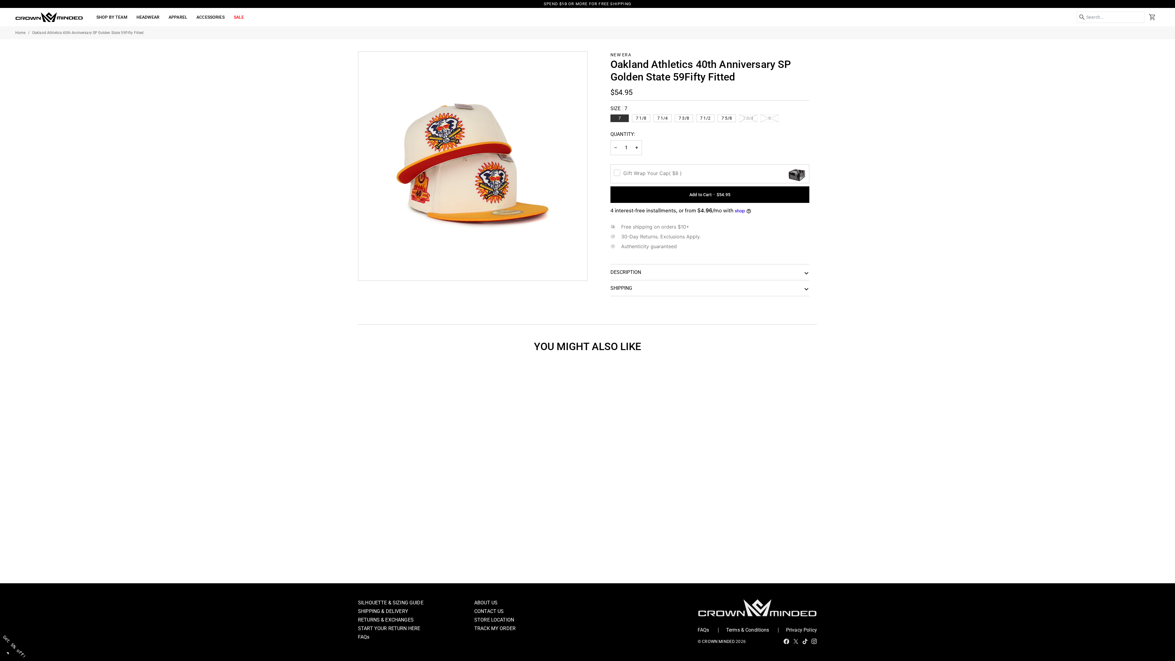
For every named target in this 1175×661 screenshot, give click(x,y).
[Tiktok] (805, 641)
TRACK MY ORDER (495, 628)
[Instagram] (814, 641)
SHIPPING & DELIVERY (383, 611)
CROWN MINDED (718, 641)
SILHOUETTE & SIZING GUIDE (390, 603)
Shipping (621, 288)
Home (20, 33)
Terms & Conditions (747, 630)
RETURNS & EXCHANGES (386, 620)
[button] (112, 17)
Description (625, 272)
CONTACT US (489, 611)
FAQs (364, 637)
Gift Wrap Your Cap (652, 173)
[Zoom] (369, 269)
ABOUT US (486, 603)
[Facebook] (786, 641)
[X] (796, 641)
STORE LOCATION (494, 620)
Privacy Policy (801, 630)
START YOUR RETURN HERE (389, 628)
